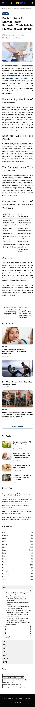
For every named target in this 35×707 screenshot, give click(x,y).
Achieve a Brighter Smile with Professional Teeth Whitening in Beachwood (14, 351)
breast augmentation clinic (10, 675)
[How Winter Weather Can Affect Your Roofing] (6, 467)
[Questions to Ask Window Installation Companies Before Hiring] (6, 477)
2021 (5, 655)
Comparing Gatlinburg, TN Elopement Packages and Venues (22, 444)
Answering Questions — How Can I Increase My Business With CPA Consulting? (25, 313)
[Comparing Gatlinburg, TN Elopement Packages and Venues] (6, 444)
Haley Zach (11, 35)
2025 (5, 641)
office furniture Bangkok (21, 679)
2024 (5, 645)
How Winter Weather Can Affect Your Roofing (16, 505)
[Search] (32, 3)
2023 (5, 648)
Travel (4, 580)
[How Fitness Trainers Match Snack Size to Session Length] (17, 368)
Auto (3, 532)
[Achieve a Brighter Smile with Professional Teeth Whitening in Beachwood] (17, 335)
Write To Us (18, 702)
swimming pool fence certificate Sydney (13, 687)
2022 (5, 652)
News (4, 565)
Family (4, 541)
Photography (6, 571)
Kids (3, 556)
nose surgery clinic (8, 679)
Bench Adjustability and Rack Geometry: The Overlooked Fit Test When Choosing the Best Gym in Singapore (17, 414)
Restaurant (5, 574)
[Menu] (3, 3)
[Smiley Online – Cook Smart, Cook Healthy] (17, 3)
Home (4, 553)
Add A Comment (17, 426)
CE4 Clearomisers (23, 675)
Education (5, 535)
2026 (5, 587)
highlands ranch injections (17, 78)
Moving (4, 562)
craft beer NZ (6, 677)
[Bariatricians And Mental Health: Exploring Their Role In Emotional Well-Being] (17, 52)
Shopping (5, 577)
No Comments (8, 38)
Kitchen (4, 559)
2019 (5, 662)
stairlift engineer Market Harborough (12, 684)
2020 (5, 658)
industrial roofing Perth (17, 677)
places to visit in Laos (8, 682)
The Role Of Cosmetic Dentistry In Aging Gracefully (10, 311)
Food (4, 547)
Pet (3, 568)
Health (5, 13)
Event (4, 538)
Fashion (4, 544)
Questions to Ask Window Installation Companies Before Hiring (22, 477)
